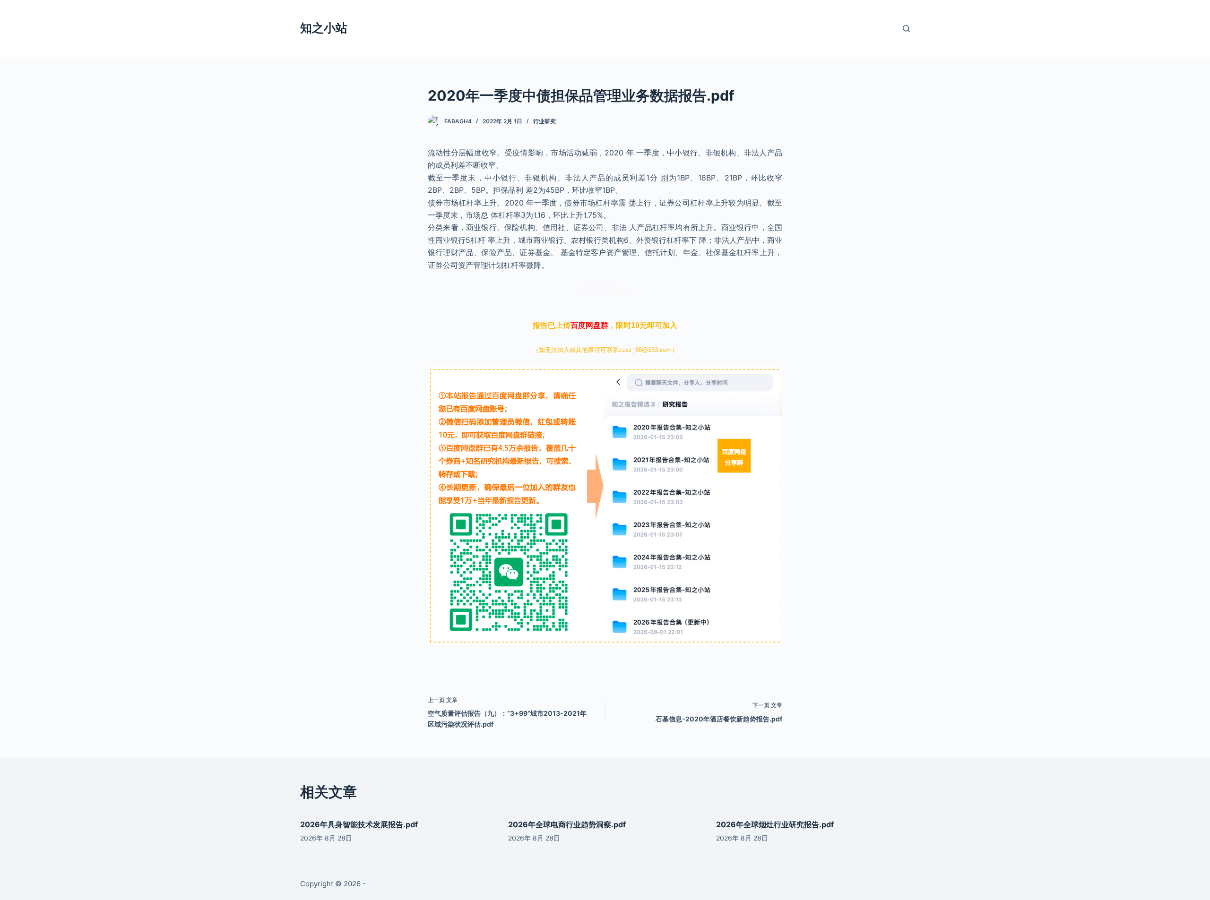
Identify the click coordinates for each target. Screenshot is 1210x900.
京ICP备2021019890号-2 (408, 883)
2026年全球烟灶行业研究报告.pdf (775, 824)
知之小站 (323, 28)
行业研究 (544, 121)
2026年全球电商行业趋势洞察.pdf (567, 824)
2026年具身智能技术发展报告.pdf (359, 824)
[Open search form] (906, 28)
